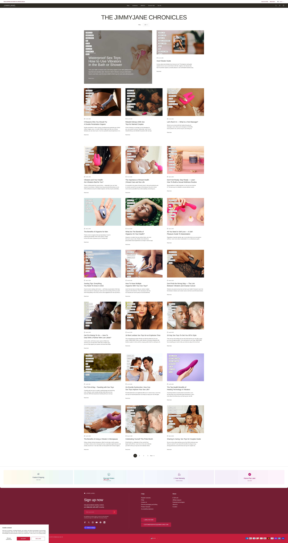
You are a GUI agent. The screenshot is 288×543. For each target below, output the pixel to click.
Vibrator (170, 372)
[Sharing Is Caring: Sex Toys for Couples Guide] (185, 419)
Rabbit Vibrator (172, 363)
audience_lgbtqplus (131, 306)
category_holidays (131, 415)
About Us (175, 504)
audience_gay (172, 304)
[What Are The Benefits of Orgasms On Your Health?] (143, 212)
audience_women (89, 35)
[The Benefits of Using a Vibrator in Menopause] (102, 419)
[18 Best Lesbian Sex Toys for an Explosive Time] (143, 315)
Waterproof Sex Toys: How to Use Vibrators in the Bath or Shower (105, 61)
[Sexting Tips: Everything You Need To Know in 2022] (102, 263)
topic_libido (88, 320)
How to (160, 46)
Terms (102, 517)
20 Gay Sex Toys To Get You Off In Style (181, 335)
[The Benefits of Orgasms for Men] (102, 212)
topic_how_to (88, 46)
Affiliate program (177, 500)
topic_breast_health (131, 156)
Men (87, 40)
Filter (139, 24)
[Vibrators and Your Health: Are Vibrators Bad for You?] (102, 160)
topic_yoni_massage (173, 104)
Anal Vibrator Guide (164, 61)
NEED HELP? (272, 1)
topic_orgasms (130, 271)
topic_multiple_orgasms (132, 268)
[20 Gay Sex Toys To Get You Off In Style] (185, 315)
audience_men (89, 32)
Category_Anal (89, 96)
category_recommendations (164, 40)
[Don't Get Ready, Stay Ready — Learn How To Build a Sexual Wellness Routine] (185, 160)
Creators (175, 506)
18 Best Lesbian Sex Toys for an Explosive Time (142, 335)
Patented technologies (179, 502)
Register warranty (146, 497)
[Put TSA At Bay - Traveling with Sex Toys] (102, 367)
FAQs (142, 500)
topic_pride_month (131, 423)
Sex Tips (87, 43)
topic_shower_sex (89, 51)
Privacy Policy (42, 533)
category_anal (161, 38)
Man (170, 205)
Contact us (144, 502)
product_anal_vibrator (163, 51)
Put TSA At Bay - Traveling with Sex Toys (99, 387)
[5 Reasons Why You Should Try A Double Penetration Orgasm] (102, 102)
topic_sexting (88, 265)
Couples (87, 98)
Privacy (105, 517)
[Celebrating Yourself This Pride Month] (143, 419)
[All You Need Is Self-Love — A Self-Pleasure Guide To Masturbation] (185, 212)
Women (87, 54)
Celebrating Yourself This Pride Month (139, 439)
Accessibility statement (147, 509)
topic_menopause (89, 421)
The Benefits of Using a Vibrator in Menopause (101, 439)
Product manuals (145, 506)
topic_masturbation (173, 211)
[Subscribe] (114, 512)
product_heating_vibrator (174, 358)
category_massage (173, 93)
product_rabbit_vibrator (173, 361)
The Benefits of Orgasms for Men (96, 232)
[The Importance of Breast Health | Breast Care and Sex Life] (143, 160)
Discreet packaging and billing (149, 504)
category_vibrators (90, 38)
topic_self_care (172, 164)
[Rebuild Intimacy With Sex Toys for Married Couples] (143, 102)
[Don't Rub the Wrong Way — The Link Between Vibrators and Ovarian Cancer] (185, 263)
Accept (23, 538)
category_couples (131, 96)
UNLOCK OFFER (264, 1)
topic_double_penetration (91, 106)
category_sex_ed (172, 96)
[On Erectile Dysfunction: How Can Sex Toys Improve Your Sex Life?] (143, 367)
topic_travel (88, 372)
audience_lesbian (131, 304)
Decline (38, 538)
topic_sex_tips (89, 48)
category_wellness (131, 151)
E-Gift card (175, 497)
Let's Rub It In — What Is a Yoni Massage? (182, 122)
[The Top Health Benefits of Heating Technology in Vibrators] (185, 367)
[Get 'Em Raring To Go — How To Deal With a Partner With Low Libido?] (102, 315)
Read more (91, 78)
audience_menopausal (90, 407)
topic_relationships (131, 104)
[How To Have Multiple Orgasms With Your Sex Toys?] (143, 263)
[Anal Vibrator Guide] (180, 42)
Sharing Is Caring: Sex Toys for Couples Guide (184, 439)
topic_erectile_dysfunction (132, 366)
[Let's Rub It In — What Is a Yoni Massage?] (185, 102)
